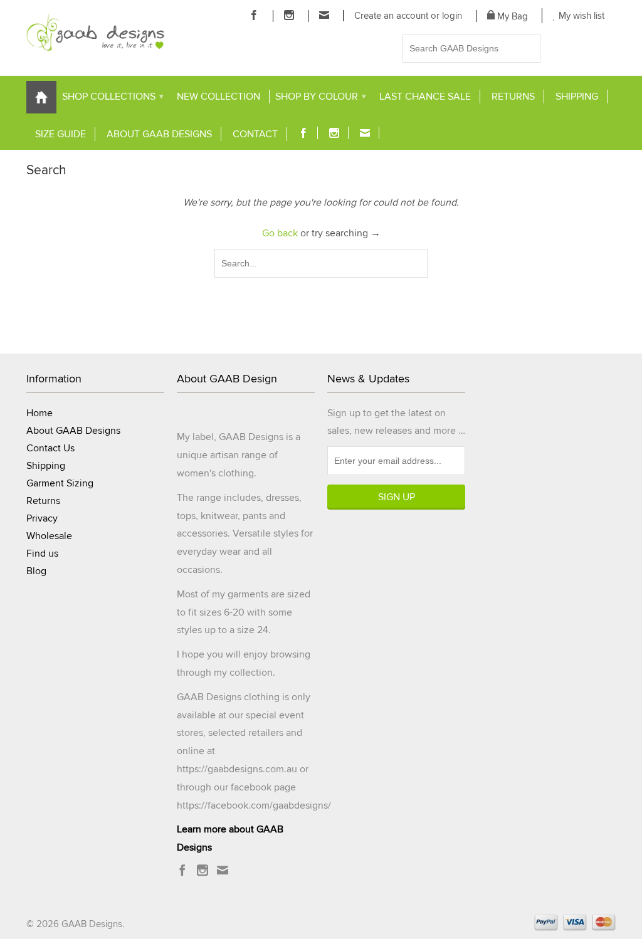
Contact (255, 134)
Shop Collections (113, 96)
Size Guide (60, 134)
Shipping (576, 96)
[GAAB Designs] (95, 32)
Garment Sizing (59, 483)
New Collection (218, 96)
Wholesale (49, 536)
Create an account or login (408, 15)
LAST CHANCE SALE (425, 96)
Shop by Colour (320, 96)
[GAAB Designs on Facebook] (254, 15)
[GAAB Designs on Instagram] (289, 15)
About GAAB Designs (159, 134)
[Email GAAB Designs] (324, 15)
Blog (36, 571)
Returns (513, 96)
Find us (42, 553)
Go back (280, 233)
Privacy (42, 518)
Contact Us (50, 448)
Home (39, 413)
